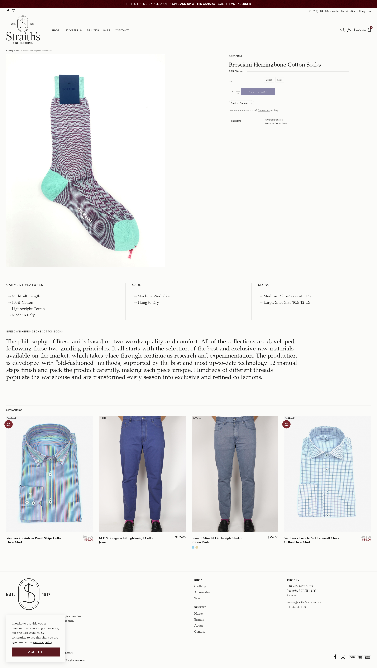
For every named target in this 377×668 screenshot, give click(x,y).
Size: (231, 80)
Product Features (240, 103)
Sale (106, 30)
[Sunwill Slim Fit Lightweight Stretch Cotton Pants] (235, 474)
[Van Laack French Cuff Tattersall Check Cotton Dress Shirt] (327, 474)
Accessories (202, 591)
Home (198, 613)
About (198, 625)
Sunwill (197, 418)
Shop (55, 30)
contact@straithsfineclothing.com (351, 10)
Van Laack (12, 418)
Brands (93, 30)
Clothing (9, 50)
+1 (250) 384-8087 (319, 10)
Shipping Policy (65, 652)
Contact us (264, 110)
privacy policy (42, 641)
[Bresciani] (236, 121)
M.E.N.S (103, 418)
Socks (18, 50)
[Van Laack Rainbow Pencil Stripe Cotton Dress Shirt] (49, 474)
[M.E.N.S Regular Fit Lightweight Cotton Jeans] (142, 474)
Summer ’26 (74, 30)
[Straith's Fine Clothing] (23, 29)
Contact (122, 30)
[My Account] (349, 29)
